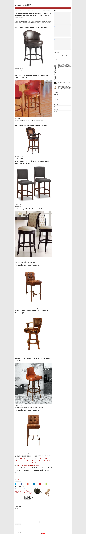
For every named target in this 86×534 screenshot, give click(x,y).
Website (40, 519)
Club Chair (56, 99)
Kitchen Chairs (56, 104)
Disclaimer (29, 7)
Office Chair (56, 109)
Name (16, 519)
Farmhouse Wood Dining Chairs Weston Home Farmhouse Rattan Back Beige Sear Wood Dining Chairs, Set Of (64, 66)
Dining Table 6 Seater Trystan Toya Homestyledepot (28, 465)
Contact (17, 7)
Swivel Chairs (56, 114)
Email (28, 519)
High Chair (56, 101)
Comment (17, 508)
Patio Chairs (56, 111)
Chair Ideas (19, 10)
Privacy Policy (23, 7)
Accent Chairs (56, 94)
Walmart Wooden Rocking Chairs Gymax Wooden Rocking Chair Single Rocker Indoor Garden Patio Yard (64, 87)
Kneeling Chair (56, 106)
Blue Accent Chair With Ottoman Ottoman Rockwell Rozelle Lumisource (63, 55)
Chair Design (19, 532)
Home (16, 10)
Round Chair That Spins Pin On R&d (64, 82)
